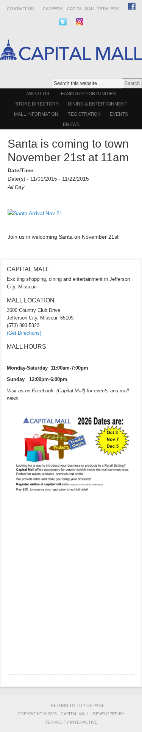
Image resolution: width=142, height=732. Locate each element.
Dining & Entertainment (97, 104)
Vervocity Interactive (71, 722)
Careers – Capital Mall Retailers (81, 8)
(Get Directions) (24, 333)
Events (119, 114)
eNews (71, 124)
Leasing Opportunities (87, 93)
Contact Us (20, 8)
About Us (37, 93)
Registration (84, 114)
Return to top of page (78, 705)
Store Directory (37, 104)
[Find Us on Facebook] (131, 6)
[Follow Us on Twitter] (62, 21)
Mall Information (36, 114)
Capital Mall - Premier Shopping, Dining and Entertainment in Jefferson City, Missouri (71, 75)
